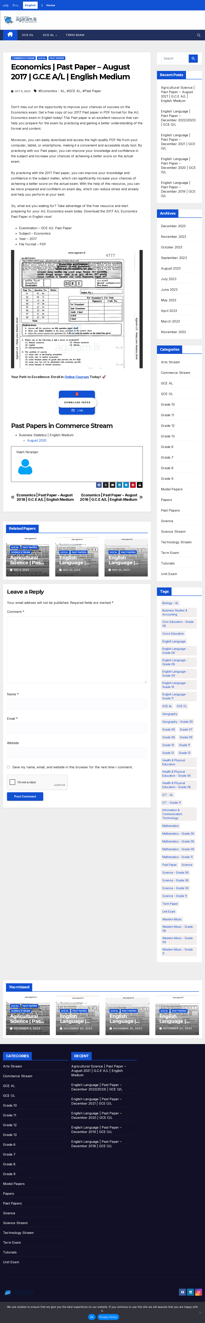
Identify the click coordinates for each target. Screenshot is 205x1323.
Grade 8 (167, 468)
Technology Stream (176, 542)
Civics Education (173, 633)
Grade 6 (167, 447)
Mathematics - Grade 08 (178, 841)
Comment (15, 612)
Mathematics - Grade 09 (178, 849)
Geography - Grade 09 (177, 721)
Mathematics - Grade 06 (178, 833)
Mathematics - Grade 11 (177, 857)
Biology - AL (170, 603)
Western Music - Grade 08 (177, 928)
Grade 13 (168, 436)
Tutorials (168, 563)
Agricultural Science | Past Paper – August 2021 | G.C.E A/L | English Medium (98, 1070)
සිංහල (16, 5)
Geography (169, 714)
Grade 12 (168, 426)
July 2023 (168, 279)
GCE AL (49, 35)
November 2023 (173, 237)
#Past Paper (91, 91)
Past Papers (57, 58)
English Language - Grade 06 (175, 650)
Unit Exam (169, 574)
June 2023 (169, 290)
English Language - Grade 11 (175, 696)
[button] (198, 35)
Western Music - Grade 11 (177, 951)
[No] (200, 1312)
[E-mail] (18, 482)
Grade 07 (186, 729)
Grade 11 (167, 415)
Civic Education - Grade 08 (178, 623)
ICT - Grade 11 (171, 802)
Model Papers (172, 489)
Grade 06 (168, 729)
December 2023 (173, 226)
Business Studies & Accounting (174, 612)
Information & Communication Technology (172, 814)
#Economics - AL (51, 91)
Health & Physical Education (173, 762)
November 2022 (173, 332)
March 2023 (170, 321)
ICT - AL (167, 794)
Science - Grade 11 (174, 896)
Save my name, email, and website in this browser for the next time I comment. (72, 767)
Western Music (172, 919)
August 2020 (36, 440)
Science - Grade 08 (175, 880)
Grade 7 (167, 457)
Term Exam (75, 35)
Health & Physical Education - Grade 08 (176, 785)
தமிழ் (6, 5)
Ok (92, 1317)
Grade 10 (168, 404)
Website (13, 743)
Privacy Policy (108, 1317)
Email (12, 719)
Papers (166, 500)
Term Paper (170, 903)
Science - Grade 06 (175, 872)
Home (50, 5)
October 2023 (171, 247)
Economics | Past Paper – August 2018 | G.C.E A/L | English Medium (45, 497)
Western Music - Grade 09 (177, 940)
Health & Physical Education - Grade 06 (176, 773)
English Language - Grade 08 (175, 662)
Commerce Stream (23, 58)
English (30, 5)
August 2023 (171, 268)
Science (167, 521)
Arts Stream (170, 362)
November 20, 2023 (78, 1028)
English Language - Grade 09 (175, 673)
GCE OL (28, 35)
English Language (174, 641)
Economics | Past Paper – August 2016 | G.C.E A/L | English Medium (108, 497)
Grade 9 (167, 479)
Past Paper (169, 864)
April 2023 (169, 311)
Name (13, 694)
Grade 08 (168, 737)
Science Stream (20, 552)
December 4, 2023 (27, 1028)
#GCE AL (73, 91)
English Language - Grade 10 (175, 685)
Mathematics (170, 825)
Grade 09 (186, 737)
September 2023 (174, 258)
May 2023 (168, 300)
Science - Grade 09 (175, 888)
